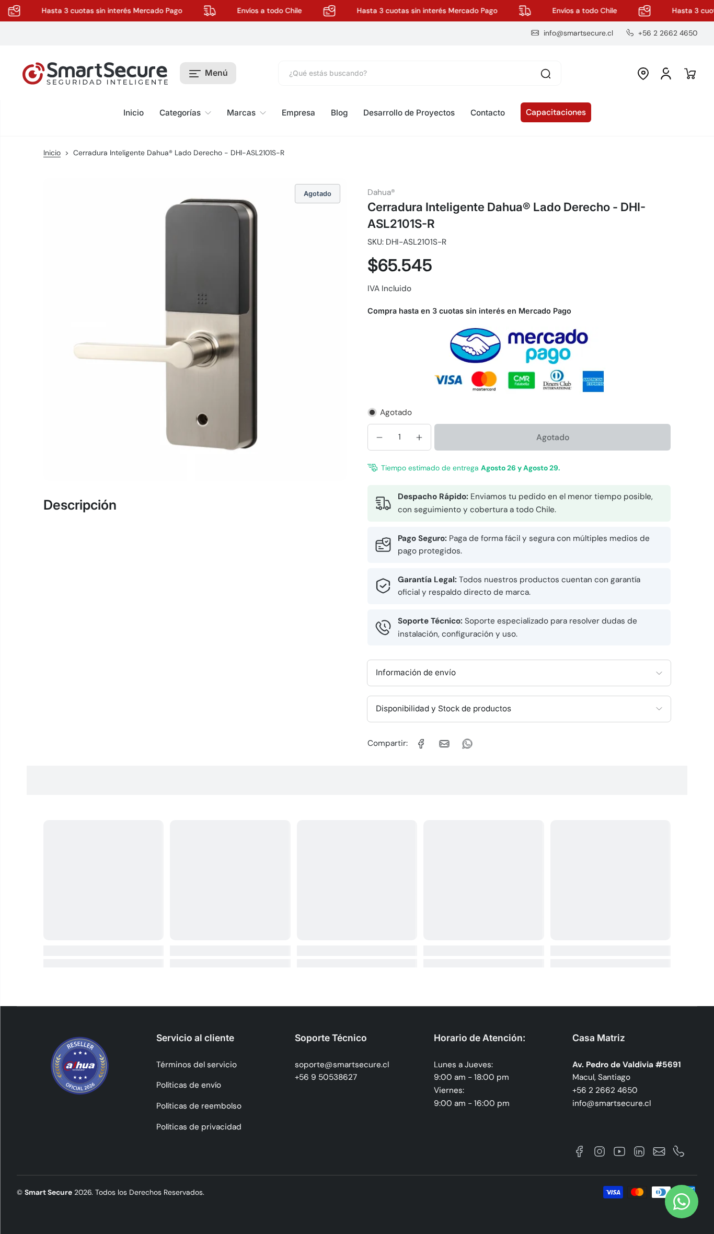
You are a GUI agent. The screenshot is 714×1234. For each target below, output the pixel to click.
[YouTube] (619, 1151)
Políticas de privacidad (198, 1127)
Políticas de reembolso (198, 1106)
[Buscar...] (545, 73)
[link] (185, 113)
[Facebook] (579, 1151)
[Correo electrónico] (659, 1151)
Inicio (52, 152)
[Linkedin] (639, 1151)
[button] (208, 74)
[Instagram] (599, 1151)
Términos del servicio (196, 1064)
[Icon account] (666, 73)
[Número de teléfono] (679, 1151)
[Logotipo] (95, 74)
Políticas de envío (188, 1085)
